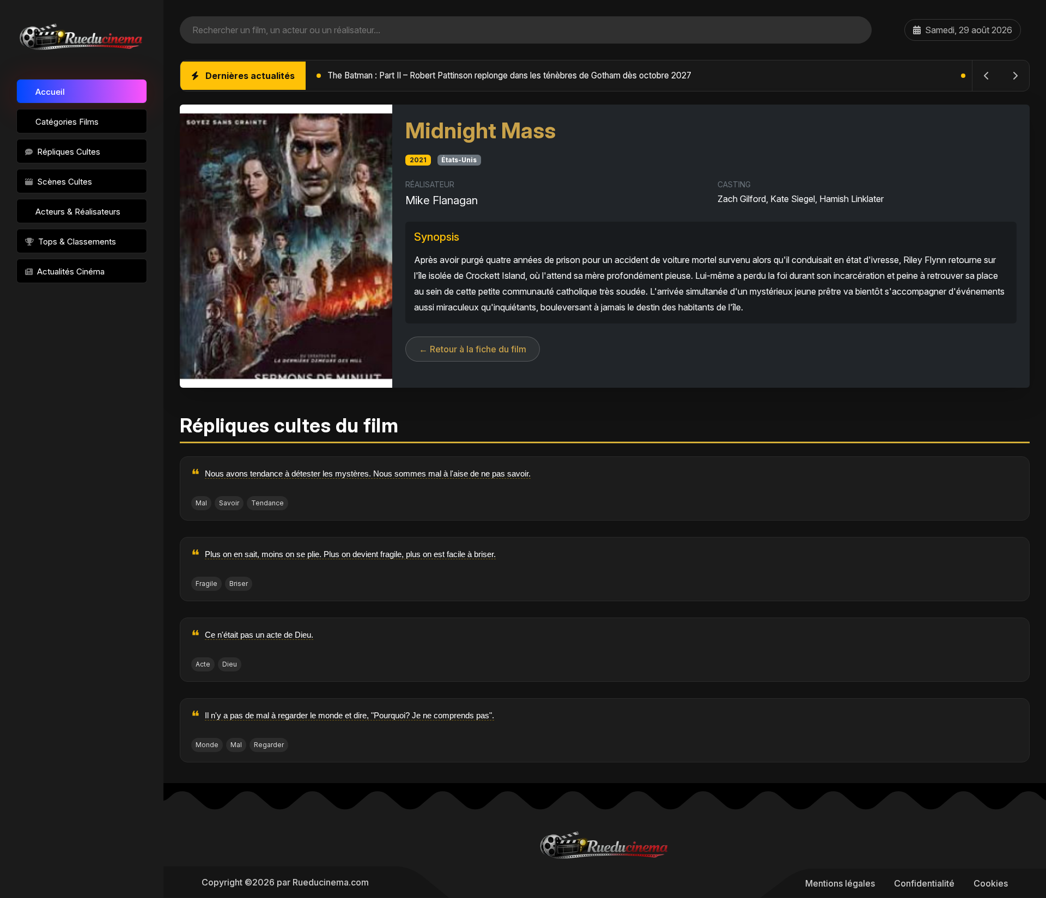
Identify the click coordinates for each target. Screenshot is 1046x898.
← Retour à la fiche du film (472, 349)
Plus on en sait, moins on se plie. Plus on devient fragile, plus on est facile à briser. (350, 554)
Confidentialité (924, 883)
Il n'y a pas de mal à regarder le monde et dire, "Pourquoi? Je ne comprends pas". (349, 715)
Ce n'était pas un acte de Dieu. (259, 634)
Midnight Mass (480, 130)
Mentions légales (840, 883)
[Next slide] (1015, 75)
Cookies (991, 883)
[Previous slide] (986, 75)
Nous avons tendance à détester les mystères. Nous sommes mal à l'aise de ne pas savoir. (368, 473)
